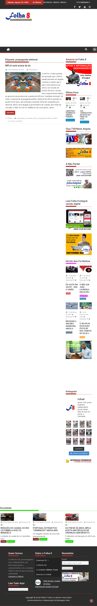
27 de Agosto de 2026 (42, 522)
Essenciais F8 (41, 560)
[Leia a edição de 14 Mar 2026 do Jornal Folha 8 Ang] (82, 424)
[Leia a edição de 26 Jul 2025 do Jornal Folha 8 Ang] (68, 441)
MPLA (35, 118)
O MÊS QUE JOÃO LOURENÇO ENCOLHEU (84, 288)
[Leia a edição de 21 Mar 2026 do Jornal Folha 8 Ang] (75, 424)
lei (25, 118)
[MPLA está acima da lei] (23, 73)
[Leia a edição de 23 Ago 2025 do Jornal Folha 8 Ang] (68, 432)
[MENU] (94, 49)
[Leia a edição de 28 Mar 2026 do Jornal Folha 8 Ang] (68, 424)
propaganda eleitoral (45, 118)
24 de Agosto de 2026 (74, 522)
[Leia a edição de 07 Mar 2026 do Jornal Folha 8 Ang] (89, 424)
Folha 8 (3, 541)
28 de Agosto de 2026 (10, 522)
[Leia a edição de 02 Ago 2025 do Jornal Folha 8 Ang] (89, 432)
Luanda (29, 118)
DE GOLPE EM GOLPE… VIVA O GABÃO (72, 287)
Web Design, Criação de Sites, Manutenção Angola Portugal (47, 584)
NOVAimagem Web (62, 600)
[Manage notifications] (91, 601)
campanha (20, 118)
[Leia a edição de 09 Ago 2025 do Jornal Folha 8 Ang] (82, 432)
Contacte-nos (41, 565)
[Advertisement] (65, 28)
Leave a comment (16, 121)
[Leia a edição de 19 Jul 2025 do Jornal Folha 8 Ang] (75, 441)
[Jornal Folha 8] (7, 49)
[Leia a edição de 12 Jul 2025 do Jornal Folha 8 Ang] (82, 441)
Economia (69, 332)
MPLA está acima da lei (18, 65)
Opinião (82, 337)
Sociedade (11, 541)
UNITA (55, 118)
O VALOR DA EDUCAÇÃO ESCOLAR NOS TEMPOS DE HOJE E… (85, 328)
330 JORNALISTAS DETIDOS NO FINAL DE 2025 (86, 115)
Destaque (83, 299)
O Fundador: (47, 570)
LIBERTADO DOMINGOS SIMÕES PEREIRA (70, 114)
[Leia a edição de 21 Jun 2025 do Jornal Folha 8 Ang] (89, 441)
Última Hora (70, 120)
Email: (64, 559)
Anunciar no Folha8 (43, 574)
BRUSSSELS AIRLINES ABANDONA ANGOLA (71, 325)
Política (10, 118)
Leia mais (10, 113)
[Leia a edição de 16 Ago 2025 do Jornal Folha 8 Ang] (75, 432)
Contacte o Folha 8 (15, 576)
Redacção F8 (33, 70)
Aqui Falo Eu (84, 296)
